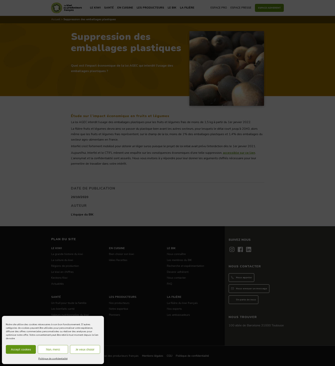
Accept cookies (21, 349)
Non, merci (53, 349)
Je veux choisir (85, 349)
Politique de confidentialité (52, 358)
